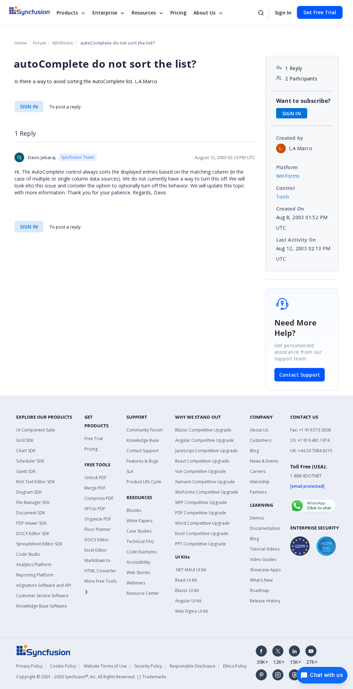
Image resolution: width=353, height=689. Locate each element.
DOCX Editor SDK (32, 533)
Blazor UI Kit (187, 590)
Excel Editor (95, 550)
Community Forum (145, 430)
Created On (290, 208)
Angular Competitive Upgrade (204, 440)
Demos (257, 518)
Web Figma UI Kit (191, 611)
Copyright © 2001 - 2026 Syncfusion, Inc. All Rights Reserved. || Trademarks (91, 677)
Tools (283, 196)
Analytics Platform (33, 564)
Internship (260, 482)
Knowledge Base (143, 440)
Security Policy (148, 666)
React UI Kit (186, 580)
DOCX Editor (96, 540)
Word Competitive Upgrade (202, 523)
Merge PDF (94, 488)
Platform (287, 167)
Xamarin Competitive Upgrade (205, 482)
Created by (289, 138)
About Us (204, 12)
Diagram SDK (29, 492)
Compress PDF (98, 498)
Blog (254, 451)
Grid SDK (24, 440)
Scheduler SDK (30, 461)
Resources (144, 12)
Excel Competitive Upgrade (201, 533)
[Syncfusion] (43, 650)
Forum (39, 43)
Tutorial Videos (265, 549)
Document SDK (30, 513)
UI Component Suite (35, 430)
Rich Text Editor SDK (35, 482)
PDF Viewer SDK (31, 523)
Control (285, 188)
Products (67, 12)
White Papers (139, 521)
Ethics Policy (234, 666)
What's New (261, 580)
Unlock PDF (95, 478)
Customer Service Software (42, 596)
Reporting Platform (34, 575)
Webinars (136, 583)
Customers (260, 440)
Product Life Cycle (144, 482)
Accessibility (138, 562)
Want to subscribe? (303, 101)
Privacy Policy (29, 666)
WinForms (62, 43)
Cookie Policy (63, 666)
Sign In (283, 12)
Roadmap (259, 590)
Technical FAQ (140, 541)
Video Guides (263, 559)
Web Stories (138, 572)
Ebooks (134, 510)
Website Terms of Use (105, 666)
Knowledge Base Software (41, 606)
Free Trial (93, 438)
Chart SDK (26, 451)
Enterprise (104, 12)
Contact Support (299, 374)
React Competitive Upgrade (202, 461)
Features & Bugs (142, 461)
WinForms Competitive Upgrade (206, 492)
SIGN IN (29, 106)
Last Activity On (296, 239)
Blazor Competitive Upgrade (203, 430)
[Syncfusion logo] (34, 10)
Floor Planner (97, 529)
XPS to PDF (94, 509)
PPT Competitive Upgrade (200, 544)
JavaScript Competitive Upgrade (206, 451)
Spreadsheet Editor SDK (39, 544)
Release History (265, 601)
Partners (258, 492)
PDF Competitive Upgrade (200, 513)
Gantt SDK (26, 471)
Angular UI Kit (188, 601)
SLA (130, 471)
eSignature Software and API (43, 585)
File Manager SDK (33, 502)
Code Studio (28, 554)
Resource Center (143, 593)
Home (20, 43)
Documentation (265, 528)
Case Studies (139, 531)
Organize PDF (97, 519)
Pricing (178, 12)
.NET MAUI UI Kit (190, 570)
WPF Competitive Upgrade (201, 502)
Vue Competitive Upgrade (200, 471)
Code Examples (142, 552)
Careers (257, 471)
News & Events (264, 461)
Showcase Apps (265, 570)
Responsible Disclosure (192, 666)
